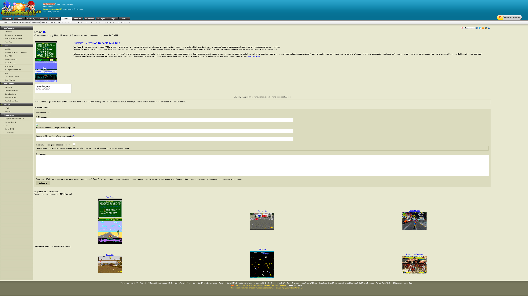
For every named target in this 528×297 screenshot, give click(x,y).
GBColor (54, 19)
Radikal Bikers (414, 211)
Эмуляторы (125, 283)
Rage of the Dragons (414, 254)
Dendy (19, 19)
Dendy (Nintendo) (10, 59)
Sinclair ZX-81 (9, 129)
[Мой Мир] (486, 28)
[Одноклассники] (483, 28)
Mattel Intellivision (10, 63)
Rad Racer (110, 197)
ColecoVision (9, 56)
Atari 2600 (8, 49)
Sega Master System (12, 76)
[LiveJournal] (488, 28)
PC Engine (101, 19)
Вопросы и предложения (13, 38)
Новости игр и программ (13, 35)
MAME (66, 19)
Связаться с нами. (295, 285)
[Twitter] (480, 28)
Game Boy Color (10, 94)
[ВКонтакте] (477, 28)
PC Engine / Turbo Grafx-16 (14, 70)
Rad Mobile (262, 211)
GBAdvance (42, 19)
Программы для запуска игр (20, 22)
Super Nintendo (10, 80)
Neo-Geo (8, 111)
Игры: (59, 22)
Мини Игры (78, 19)
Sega (113, 19)
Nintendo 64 (89, 19)
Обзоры (44, 22)
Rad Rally (110, 255)
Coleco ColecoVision (177, 283)
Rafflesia (262, 249)
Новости (52, 22)
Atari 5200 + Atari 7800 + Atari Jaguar (154, 283)
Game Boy (31, 19)
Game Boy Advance (11, 90)
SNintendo (124, 19)
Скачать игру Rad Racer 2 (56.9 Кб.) (97, 43)
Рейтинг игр (35, 22)
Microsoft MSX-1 (10, 122)
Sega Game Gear (10, 97)
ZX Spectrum (9, 132)
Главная (8, 19)
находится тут (254, 56)
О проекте (8, 31)
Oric (6, 125)
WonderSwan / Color (11, 101)
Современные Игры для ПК (14, 118)
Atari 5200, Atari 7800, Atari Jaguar (16, 52)
